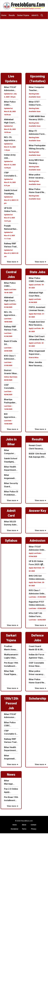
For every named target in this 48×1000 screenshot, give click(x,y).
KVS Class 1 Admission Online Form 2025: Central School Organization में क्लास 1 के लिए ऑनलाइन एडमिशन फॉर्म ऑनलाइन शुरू (11, 357)
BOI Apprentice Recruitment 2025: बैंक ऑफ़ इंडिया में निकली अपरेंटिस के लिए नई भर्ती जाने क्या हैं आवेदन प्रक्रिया (11, 416)
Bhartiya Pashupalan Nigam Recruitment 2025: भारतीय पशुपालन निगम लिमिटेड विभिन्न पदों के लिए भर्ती (10, 401)
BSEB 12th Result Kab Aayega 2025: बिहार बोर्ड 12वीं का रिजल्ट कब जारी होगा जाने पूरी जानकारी (37, 455)
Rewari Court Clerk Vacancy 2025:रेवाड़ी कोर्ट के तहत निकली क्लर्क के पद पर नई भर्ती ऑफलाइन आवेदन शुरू (37, 447)
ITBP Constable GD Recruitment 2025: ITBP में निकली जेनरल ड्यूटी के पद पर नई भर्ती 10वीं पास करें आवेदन (11, 174)
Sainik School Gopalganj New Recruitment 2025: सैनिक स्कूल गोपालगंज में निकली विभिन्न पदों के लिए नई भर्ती (11, 192)
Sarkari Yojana (23, 15)
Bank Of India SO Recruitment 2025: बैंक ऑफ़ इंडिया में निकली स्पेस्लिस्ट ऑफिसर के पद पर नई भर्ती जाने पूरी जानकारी (11, 343)
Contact (33, 825)
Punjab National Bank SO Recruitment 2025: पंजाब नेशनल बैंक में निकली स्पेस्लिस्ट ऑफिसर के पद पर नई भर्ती (10, 227)
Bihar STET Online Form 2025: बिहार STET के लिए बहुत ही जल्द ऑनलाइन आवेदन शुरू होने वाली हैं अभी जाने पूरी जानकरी (37, 104)
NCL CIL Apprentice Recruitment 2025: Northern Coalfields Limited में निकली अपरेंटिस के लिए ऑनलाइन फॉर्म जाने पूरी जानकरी (11, 139)
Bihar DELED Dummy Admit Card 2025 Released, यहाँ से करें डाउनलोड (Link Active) (11, 523)
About (24, 825)
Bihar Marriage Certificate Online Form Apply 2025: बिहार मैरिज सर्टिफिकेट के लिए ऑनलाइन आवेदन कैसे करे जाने (10, 782)
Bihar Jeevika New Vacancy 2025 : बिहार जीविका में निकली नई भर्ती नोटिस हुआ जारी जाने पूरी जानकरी (37, 364)
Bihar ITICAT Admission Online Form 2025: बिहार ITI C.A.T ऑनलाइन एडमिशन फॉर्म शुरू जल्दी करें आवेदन (10, 89)
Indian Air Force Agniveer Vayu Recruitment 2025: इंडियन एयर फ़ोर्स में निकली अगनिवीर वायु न (36, 656)
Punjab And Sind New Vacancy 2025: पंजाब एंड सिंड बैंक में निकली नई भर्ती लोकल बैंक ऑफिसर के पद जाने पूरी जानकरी (37, 324)
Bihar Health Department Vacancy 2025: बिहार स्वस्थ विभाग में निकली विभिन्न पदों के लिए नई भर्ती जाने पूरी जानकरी (11, 468)
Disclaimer (14, 829)
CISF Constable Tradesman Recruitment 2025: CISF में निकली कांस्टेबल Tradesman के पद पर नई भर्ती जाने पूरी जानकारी (10, 387)
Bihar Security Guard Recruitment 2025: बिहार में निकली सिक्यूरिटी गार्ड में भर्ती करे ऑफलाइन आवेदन (11, 485)
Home (3, 15)
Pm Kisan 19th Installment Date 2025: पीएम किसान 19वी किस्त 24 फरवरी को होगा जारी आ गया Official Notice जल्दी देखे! (11, 665)
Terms (24, 829)
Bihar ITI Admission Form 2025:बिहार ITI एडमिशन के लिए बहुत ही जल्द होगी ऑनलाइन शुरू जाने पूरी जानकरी (37, 133)
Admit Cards (37, 15)
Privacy (33, 829)
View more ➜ (12, 262)
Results (12, 15)
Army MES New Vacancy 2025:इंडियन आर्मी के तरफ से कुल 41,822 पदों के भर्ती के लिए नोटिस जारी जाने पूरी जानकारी (37, 162)
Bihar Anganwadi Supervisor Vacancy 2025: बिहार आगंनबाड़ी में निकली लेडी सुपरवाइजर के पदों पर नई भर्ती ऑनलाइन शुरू (37, 353)
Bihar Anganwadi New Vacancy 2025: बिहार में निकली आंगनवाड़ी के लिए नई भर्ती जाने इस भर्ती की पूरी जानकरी (10, 477)
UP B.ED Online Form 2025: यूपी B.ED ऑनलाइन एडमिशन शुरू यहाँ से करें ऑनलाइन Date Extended (11, 210)
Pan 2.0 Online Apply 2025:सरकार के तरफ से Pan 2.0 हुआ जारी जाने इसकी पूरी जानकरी (11, 791)
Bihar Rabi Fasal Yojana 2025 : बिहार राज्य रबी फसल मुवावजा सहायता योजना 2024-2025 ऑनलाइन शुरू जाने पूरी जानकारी (11, 673)
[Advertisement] (24, 44)
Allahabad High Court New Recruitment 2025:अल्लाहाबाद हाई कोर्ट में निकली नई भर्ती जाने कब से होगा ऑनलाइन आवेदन (11, 121)
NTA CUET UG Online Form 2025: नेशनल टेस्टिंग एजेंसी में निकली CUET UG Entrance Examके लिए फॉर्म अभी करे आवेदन (37, 615)
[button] (42, 15)
